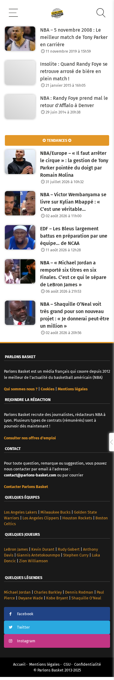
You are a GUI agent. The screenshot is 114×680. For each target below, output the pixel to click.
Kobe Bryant (57, 598)
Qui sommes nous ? (20, 389)
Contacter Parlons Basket (26, 486)
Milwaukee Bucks (55, 512)
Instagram (26, 641)
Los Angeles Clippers (40, 518)
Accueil (19, 664)
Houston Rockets (77, 518)
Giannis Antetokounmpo (38, 555)
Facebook (25, 614)
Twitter (23, 627)
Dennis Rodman (79, 592)
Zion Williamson (33, 561)
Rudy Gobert (69, 549)
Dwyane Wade (30, 598)
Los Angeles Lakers (20, 512)
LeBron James (16, 549)
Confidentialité (87, 664)
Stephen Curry (75, 555)
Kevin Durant (42, 549)
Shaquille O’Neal (86, 598)
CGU (67, 664)
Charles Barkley (48, 592)
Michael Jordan (17, 592)
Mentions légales (44, 664)
